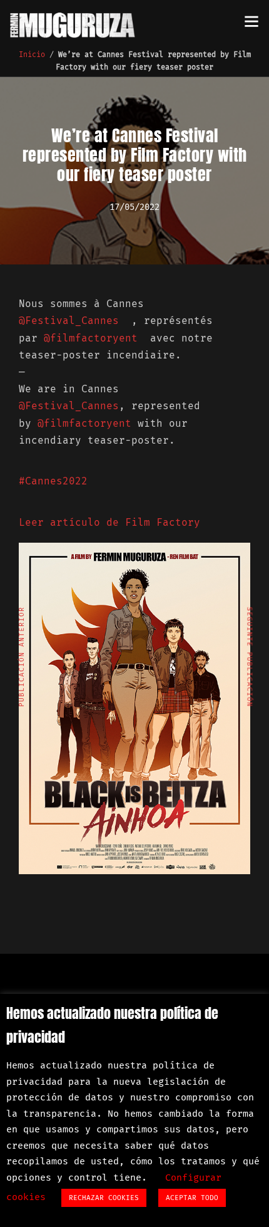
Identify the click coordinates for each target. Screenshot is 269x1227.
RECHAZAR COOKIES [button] (104, 1198)
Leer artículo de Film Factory (109, 522)
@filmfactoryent (94, 338)
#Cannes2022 (53, 481)
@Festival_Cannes (72, 320)
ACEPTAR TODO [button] (192, 1198)
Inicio (32, 54)
